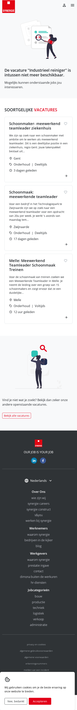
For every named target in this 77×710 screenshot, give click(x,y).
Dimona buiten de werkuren (38, 577)
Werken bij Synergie (38, 521)
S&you (39, 515)
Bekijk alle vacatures (16, 415)
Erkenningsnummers (36, 663)
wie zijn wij (38, 498)
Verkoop (38, 619)
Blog (38, 546)
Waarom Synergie (38, 534)
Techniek (38, 608)
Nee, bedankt (15, 701)
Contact (38, 571)
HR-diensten (38, 582)
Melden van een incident (36, 670)
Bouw (38, 596)
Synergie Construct (39, 509)
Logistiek (38, 613)
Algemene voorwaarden (36, 657)
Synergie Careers (38, 503)
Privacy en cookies (36, 644)
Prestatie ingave (38, 565)
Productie (38, 602)
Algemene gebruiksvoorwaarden (36, 650)
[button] (71, 5)
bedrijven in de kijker (38, 540)
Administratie (38, 625)
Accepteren (40, 701)
